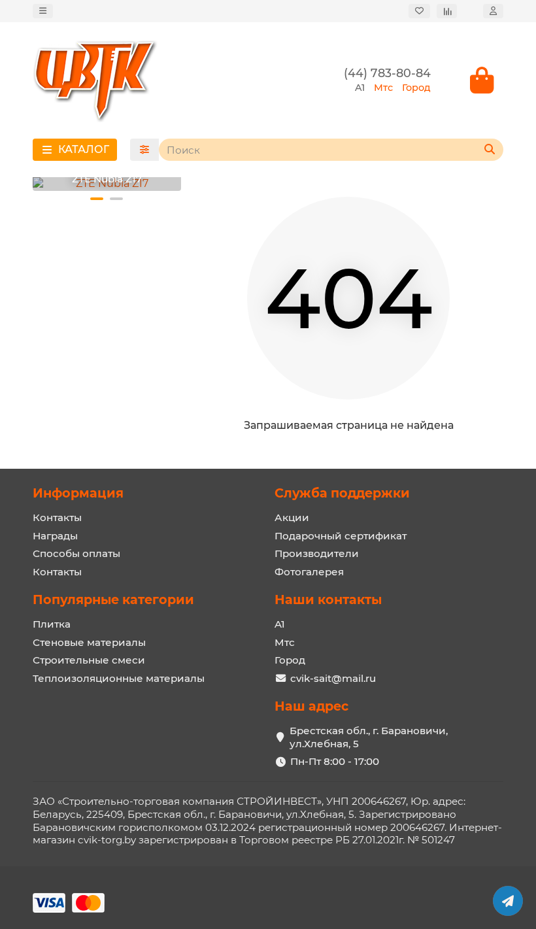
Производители (317, 553)
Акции (292, 517)
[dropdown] (43, 11)
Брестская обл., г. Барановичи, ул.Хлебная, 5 (369, 737)
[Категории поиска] (144, 150)
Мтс (285, 642)
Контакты (57, 517)
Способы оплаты (76, 553)
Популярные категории (113, 599)
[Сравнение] (447, 11)
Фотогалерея (309, 572)
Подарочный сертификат (341, 536)
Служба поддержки (342, 493)
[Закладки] (419, 11)
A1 (280, 624)
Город (290, 660)
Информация (78, 493)
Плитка (52, 624)
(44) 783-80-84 (387, 73)
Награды (55, 536)
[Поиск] (490, 149)
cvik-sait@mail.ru (333, 678)
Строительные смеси (89, 660)
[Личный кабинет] (493, 11)
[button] (96, 198)
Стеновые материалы (89, 642)
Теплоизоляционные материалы (119, 678)
